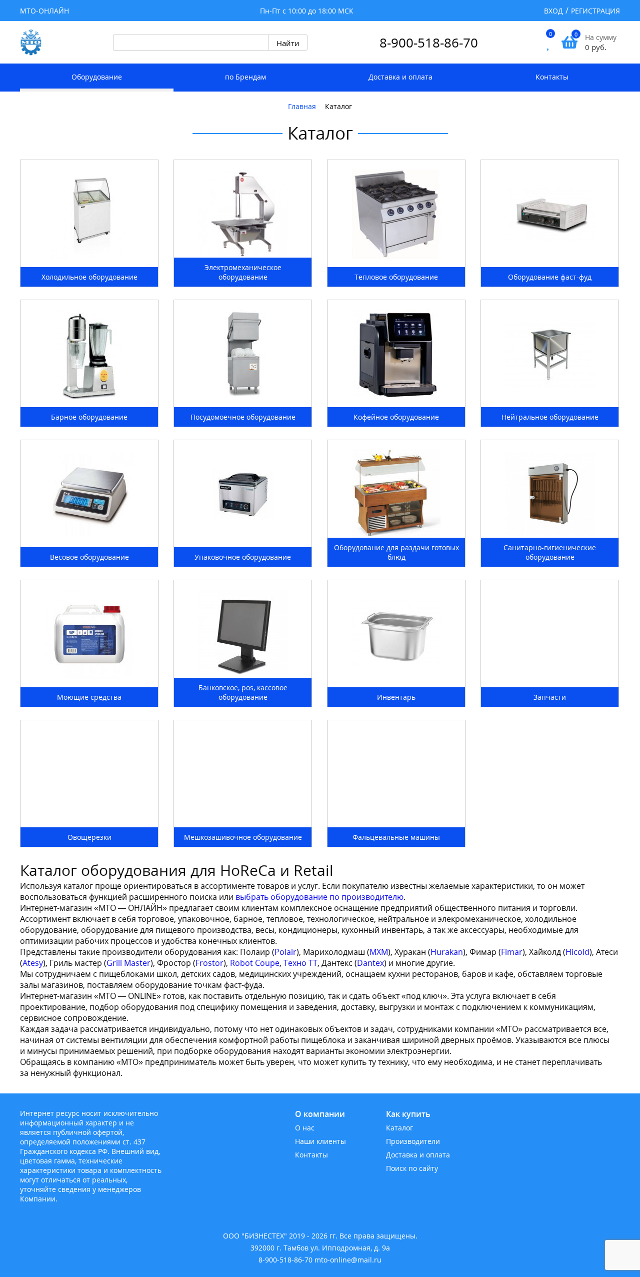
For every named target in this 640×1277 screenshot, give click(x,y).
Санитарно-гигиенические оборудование (550, 552)
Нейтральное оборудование (550, 417)
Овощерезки (90, 837)
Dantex (370, 962)
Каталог (399, 1127)
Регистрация (595, 11)
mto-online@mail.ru (348, 1259)
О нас (304, 1127)
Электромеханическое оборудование (243, 272)
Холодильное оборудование (90, 277)
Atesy (32, 962)
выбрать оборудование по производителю (319, 896)
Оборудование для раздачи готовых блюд (396, 552)
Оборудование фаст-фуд (550, 277)
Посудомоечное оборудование (243, 417)
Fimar (511, 951)
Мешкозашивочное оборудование (243, 837)
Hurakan (446, 951)
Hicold (578, 951)
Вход (553, 11)
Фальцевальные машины (396, 837)
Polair (285, 951)
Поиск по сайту (412, 1168)
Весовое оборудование (89, 557)
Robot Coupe (255, 962)
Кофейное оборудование (396, 417)
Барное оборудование (89, 417)
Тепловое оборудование (396, 277)
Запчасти (550, 697)
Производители (413, 1141)
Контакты (552, 77)
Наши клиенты (320, 1141)
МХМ (379, 951)
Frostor (210, 962)
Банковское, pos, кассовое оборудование (243, 692)
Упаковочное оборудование (242, 557)
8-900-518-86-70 (429, 43)
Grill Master (128, 962)
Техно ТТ (301, 962)
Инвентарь (396, 697)
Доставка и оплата (400, 77)
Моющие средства (89, 697)
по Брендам (245, 77)
